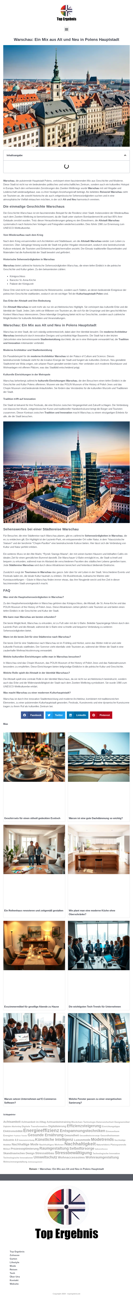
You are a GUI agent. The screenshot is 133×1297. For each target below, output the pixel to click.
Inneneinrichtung (26, 1140)
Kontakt (14, 1280)
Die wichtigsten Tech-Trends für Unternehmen (95, 1006)
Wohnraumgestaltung (102, 1157)
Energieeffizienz (41, 1130)
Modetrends (102, 1139)
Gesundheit (71, 1135)
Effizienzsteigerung (84, 1126)
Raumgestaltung (54, 1148)
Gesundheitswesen (109, 1135)
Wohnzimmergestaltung (15, 1162)
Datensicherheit (105, 1122)
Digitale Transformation (35, 1126)
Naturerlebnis (103, 1144)
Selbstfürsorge (81, 1148)
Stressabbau (44, 1153)
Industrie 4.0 (10, 1139)
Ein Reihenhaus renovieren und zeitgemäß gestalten (33, 910)
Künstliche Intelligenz (54, 1139)
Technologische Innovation (106, 1153)
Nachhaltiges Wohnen (51, 1144)
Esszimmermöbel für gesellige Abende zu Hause (31, 1006)
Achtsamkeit (12, 1121)
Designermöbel (122, 1122)
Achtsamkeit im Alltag (33, 1122)
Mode (13, 1266)
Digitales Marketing (12, 1126)
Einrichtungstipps (111, 1126)
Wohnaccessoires (71, 1157)
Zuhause (14, 1255)
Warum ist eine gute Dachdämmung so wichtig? (96, 818)
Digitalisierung (57, 1126)
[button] (66, 29)
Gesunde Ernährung (46, 1135)
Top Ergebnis (17, 1251)
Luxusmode (82, 1139)
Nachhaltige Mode (25, 1144)
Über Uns (15, 1276)
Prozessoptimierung (25, 1148)
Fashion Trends (20, 1136)
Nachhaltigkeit (80, 1143)
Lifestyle (14, 1262)
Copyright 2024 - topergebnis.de (66, 1294)
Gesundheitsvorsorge (90, 1135)
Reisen (33, 1169)
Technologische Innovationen (18, 1158)
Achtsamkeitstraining (59, 1122)
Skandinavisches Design (19, 1153)
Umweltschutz (45, 1157)
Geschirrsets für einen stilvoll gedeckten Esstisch (32, 818)
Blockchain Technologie (83, 1122)
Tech (12, 1273)
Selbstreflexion (101, 1149)
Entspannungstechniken (82, 1130)
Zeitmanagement (35, 1162)
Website (14, 1284)
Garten (13, 1258)
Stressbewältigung (73, 1152)
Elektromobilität (13, 1131)
